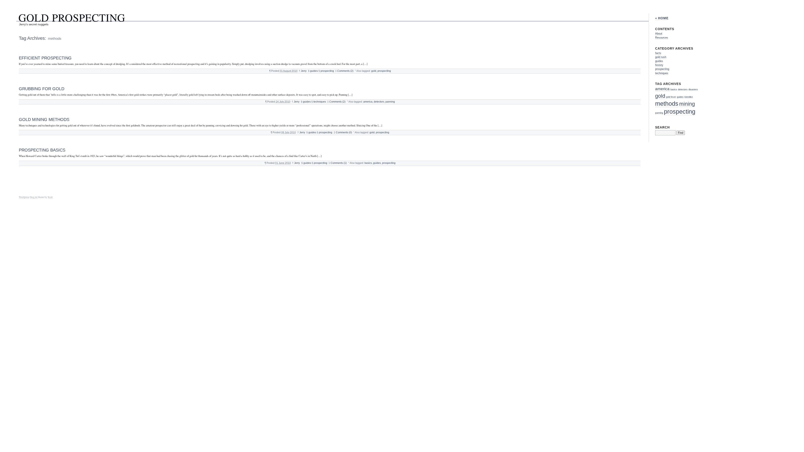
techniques (319, 101)
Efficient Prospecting (45, 57)
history (659, 65)
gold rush (660, 57)
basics (368, 163)
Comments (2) (345, 71)
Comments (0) (344, 132)
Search (662, 127)
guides (314, 71)
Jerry (304, 71)
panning (390, 101)
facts (658, 53)
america (367, 101)
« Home (662, 18)
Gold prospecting (71, 17)
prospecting (327, 71)
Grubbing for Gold (41, 88)
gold (373, 71)
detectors (379, 101)
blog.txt (33, 197)
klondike (688, 97)
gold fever (671, 97)
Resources (661, 37)
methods (666, 103)
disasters (693, 89)
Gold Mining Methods (44, 119)
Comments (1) (339, 163)
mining (687, 104)
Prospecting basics (42, 150)
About (658, 33)
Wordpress (24, 197)
